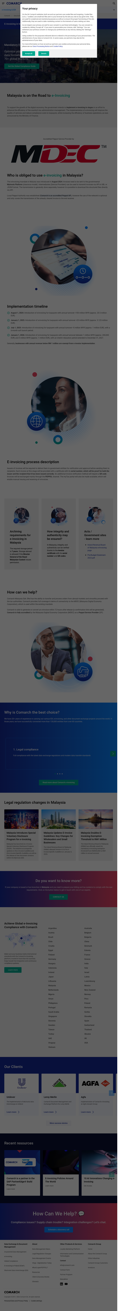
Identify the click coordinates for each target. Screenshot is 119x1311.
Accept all (28, 53)
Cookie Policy (58, 46)
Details (43, 53)
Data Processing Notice (41, 46)
